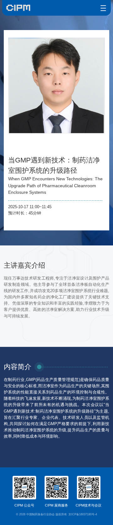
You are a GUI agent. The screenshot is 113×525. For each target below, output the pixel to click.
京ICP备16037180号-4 (82, 514)
